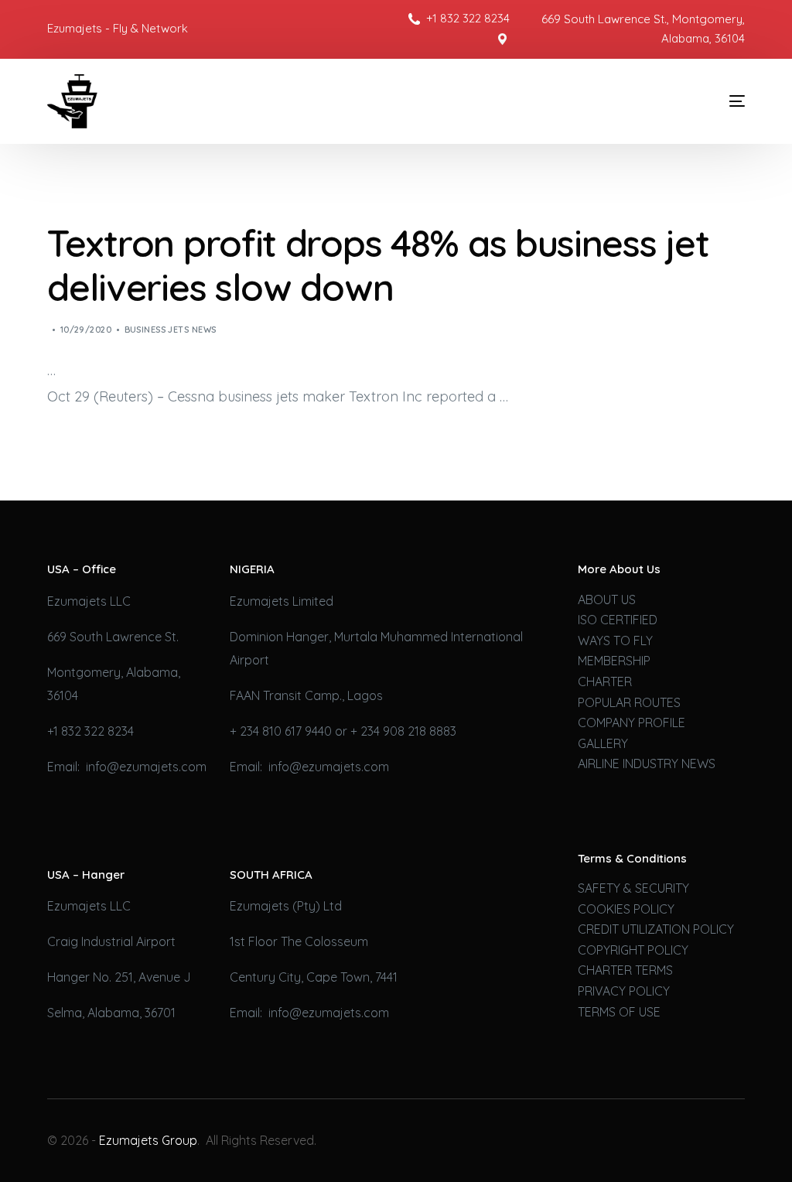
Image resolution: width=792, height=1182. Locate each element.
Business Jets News (171, 329)
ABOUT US (607, 599)
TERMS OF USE (619, 1012)
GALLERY (603, 743)
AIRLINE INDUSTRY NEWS (646, 763)
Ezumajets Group (148, 1140)
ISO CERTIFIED (617, 619)
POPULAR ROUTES (629, 702)
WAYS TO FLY (615, 640)
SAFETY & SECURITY (633, 888)
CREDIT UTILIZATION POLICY (656, 929)
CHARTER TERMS (625, 970)
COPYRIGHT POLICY (633, 950)
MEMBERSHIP (614, 660)
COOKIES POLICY (626, 909)
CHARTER (605, 681)
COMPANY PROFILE (631, 722)
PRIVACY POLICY (624, 991)
